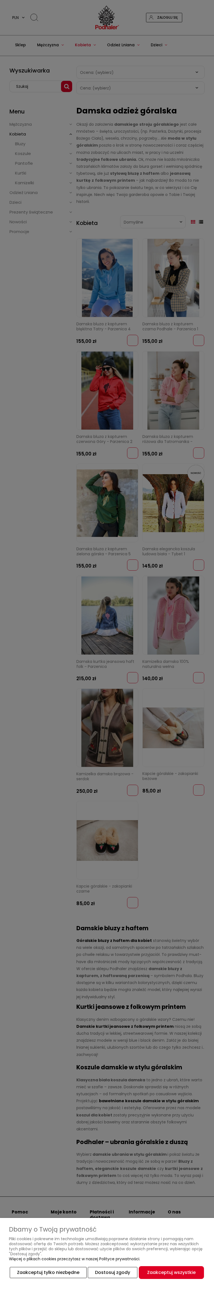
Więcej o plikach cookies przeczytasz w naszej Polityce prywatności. (74, 1259)
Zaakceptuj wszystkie (171, 1272)
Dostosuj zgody (112, 1272)
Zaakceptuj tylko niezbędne (48, 1272)
